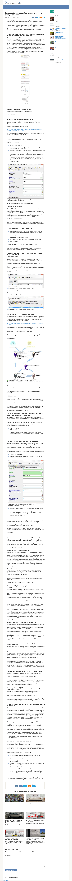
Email (20, 851)
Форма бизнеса (39, 7)
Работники (8, 7)
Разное (51, 7)
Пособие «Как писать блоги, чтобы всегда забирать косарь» (59, 24)
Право (46, 7)
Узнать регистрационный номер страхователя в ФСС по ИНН (61, 60)
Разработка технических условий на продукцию (35, 821)
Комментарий (8, 855)
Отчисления (23, 7)
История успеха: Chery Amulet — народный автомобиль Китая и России (13, 821)
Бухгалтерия (15, 7)
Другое (56, 7)
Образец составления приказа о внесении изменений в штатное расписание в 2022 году (60, 12)
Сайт (33, 851)
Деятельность (31, 7)
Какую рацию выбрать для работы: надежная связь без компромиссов (14, 803)
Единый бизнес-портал (14, 2)
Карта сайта (62, 7)
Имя (6, 851)
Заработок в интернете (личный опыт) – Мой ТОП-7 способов (60, 55)
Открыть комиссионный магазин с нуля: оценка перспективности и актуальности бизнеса (60, 19)
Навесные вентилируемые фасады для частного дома (35, 838)
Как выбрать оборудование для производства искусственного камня (60, 43)
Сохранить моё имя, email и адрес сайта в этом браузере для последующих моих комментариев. (25, 868)
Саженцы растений (59, 32)
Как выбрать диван (31, 803)
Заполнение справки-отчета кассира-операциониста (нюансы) (60, 37)
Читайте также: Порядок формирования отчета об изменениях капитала (22, 535)
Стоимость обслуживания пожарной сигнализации (12, 838)
